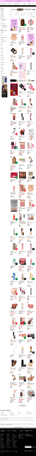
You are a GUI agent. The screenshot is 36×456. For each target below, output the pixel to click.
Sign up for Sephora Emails (28, 445)
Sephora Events (2, 441)
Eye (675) (2, 17)
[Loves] (33, 4)
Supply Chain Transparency (2, 439)
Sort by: (33, 16)
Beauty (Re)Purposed (3, 446)
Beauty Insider (8, 435)
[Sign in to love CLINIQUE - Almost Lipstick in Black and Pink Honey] (34, 288)
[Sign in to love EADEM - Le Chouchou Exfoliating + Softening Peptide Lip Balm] (34, 19)
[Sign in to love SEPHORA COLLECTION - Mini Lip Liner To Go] (34, 47)
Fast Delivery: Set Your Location (5, 27)
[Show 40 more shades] (34, 283)
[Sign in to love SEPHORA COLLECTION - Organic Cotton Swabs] (34, 171)
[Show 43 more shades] (17, 108)
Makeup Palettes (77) (3, 18)
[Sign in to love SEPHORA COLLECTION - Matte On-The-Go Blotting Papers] (25, 157)
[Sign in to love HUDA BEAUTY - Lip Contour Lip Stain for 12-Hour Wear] (34, 113)
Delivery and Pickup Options (15, 437)
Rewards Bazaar (8, 444)
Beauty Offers (8, 443)
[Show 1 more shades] (25, 194)
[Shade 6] (24, 29)
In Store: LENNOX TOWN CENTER (5, 25)
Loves (7, 445)
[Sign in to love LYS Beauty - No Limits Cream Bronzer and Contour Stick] (17, 62)
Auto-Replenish (8, 442)
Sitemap (10, 451)
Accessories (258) (3, 16)
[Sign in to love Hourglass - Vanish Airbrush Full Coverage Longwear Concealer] (34, 98)
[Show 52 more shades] (34, 238)
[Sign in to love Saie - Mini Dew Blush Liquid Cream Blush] (17, 142)
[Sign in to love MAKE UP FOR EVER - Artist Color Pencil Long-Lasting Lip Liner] (17, 389)
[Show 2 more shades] (25, 267)
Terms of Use (5, 451)
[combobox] (10, 3)
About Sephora (2, 435)
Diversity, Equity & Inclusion (2, 444)
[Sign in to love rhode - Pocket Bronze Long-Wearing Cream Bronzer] (25, 19)
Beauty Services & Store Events (9, 441)
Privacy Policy (2, 451)
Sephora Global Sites (3, 443)
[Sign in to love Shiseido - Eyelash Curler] (17, 128)
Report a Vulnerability (3, 447)
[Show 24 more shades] (25, 238)
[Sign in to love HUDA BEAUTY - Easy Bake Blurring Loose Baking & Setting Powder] (17, 47)
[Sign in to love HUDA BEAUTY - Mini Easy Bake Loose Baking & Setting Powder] (25, 83)
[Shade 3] (21, 29)
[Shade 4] (22, 29)
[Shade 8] (20, 30)
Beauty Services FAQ (15, 442)
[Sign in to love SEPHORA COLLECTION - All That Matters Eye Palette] (25, 171)
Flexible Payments (14, 445)
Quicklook (22, 25)
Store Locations (14, 444)
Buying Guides (14, 441)
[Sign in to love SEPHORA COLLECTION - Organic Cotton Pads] (17, 258)
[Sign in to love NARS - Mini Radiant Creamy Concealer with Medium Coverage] (17, 332)
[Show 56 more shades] (34, 108)
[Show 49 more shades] (34, 384)
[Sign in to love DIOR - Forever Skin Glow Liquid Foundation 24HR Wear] (17, 360)
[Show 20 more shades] (25, 108)
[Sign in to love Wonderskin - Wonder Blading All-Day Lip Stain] (25, 288)
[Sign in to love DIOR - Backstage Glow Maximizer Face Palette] (34, 213)
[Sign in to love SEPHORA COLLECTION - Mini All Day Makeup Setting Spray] (25, 360)
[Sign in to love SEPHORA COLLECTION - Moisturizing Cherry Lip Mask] (17, 171)
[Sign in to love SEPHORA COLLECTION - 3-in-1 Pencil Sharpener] (34, 332)
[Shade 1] (19, 29)
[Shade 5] (23, 29)
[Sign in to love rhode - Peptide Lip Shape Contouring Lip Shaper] (17, 228)
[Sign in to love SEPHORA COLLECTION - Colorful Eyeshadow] (34, 389)
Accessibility (14, 446)
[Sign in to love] (17, 34)
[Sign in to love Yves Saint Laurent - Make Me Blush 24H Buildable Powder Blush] (17, 303)
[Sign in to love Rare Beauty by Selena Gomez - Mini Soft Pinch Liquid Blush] (25, 185)
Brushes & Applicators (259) (4, 19)
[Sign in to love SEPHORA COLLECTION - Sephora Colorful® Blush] (25, 258)
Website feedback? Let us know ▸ (18, 427)
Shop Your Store (8, 446)
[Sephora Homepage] (3, 4)
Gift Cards (1, 442)
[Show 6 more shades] (17, 238)
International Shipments (15, 440)
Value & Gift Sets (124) (3, 20)
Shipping (13, 438)
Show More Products (22, 405)
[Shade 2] (20, 29)
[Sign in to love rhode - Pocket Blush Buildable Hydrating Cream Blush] (17, 157)
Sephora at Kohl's (14, 443)
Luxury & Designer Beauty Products (8, 424)
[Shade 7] (19, 30)
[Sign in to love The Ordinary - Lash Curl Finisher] (17, 346)
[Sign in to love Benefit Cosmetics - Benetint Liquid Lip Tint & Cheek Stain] (25, 389)
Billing (13, 439)
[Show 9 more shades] (34, 253)
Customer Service (14, 435)
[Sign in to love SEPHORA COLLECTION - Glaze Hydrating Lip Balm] (34, 346)
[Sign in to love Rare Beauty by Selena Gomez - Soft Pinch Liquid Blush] (17, 317)
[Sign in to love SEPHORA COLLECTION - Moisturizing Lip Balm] (25, 317)
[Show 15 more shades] (17, 327)
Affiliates (1, 440)
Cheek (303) (2, 11)
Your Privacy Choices (14, 451)
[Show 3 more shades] (34, 93)
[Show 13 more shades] (25, 152)
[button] (4, 30)
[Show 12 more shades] (17, 57)
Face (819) (2, 10)
